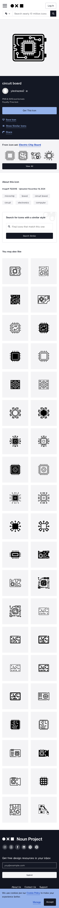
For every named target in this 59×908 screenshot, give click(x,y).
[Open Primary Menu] (5, 6)
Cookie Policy (33, 893)
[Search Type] (7, 14)
